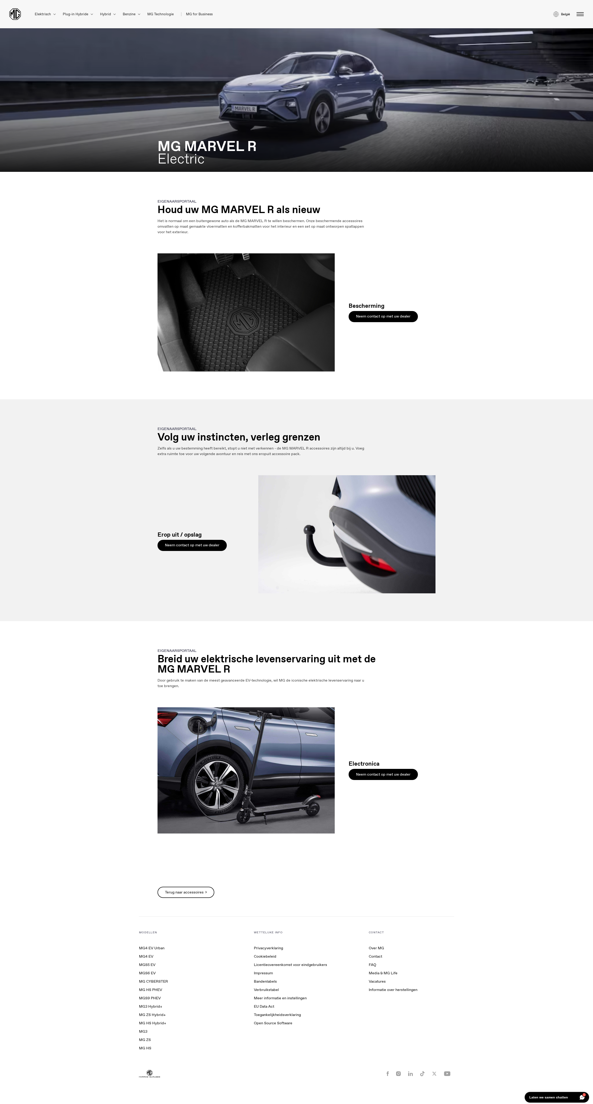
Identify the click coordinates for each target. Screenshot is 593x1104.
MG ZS (145, 1039)
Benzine (129, 14)
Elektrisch (43, 14)
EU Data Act (264, 1006)
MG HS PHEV (150, 989)
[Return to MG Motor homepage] (15, 14)
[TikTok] (422, 1074)
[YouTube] (447, 1074)
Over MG (376, 948)
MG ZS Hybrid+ (152, 1014)
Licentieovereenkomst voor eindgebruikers (290, 964)
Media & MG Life (383, 973)
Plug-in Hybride (76, 14)
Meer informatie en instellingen (280, 998)
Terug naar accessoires (184, 892)
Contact (375, 956)
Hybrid (106, 14)
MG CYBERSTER (153, 981)
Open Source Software (273, 1023)
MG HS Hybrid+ (152, 1023)
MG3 (143, 1031)
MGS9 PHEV (150, 998)
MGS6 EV (147, 973)
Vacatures (377, 981)
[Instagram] (398, 1074)
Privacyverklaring (268, 948)
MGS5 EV (147, 964)
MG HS (145, 1048)
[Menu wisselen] (579, 14)
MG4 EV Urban (151, 948)
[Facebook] (387, 1074)
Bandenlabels (265, 981)
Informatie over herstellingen (393, 989)
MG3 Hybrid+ (150, 1006)
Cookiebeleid (265, 956)
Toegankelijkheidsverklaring (277, 1014)
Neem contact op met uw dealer (383, 316)
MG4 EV (146, 956)
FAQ (372, 964)
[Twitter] (434, 1074)
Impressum (263, 973)
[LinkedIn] (410, 1074)
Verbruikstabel (266, 989)
